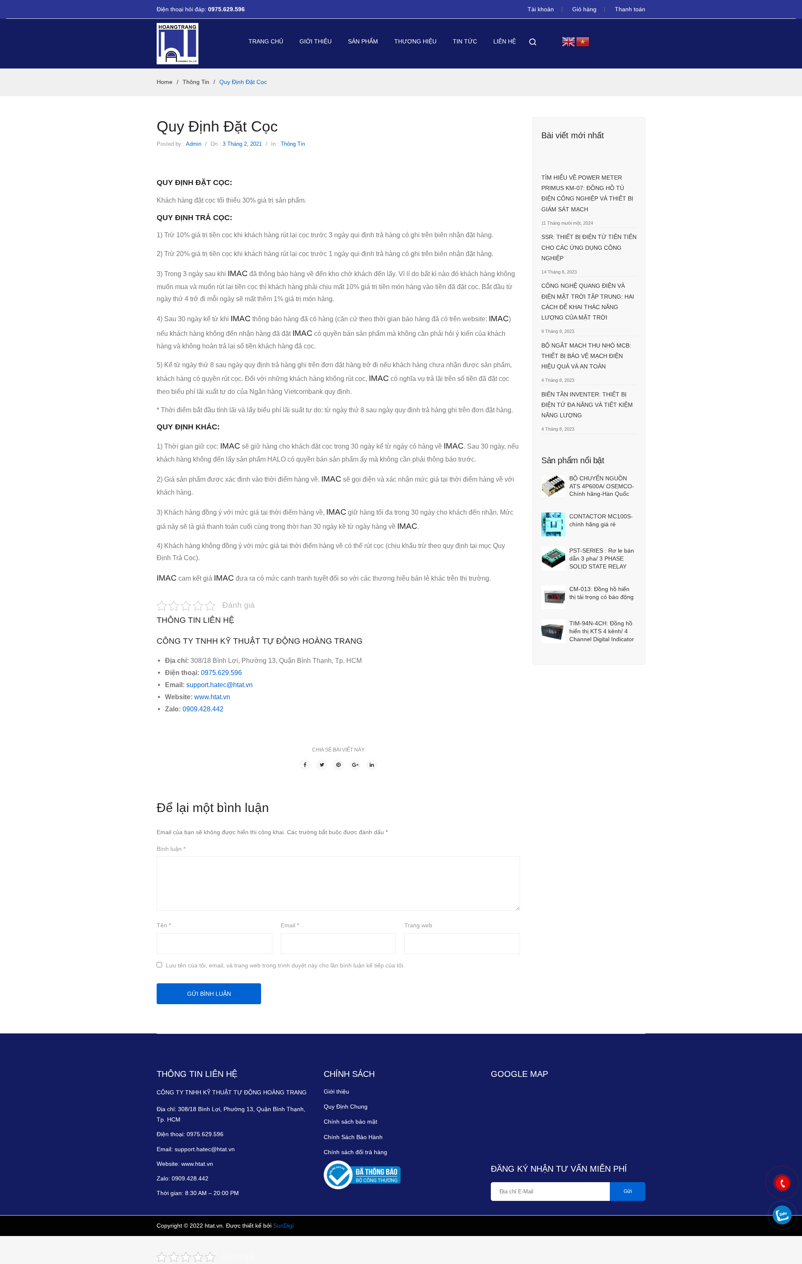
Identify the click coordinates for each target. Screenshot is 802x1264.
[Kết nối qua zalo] (782, 1215)
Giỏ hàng (584, 9)
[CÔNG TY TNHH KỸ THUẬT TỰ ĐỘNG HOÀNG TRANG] (177, 43)
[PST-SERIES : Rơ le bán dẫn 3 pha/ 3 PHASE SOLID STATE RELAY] (553, 559)
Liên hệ (504, 41)
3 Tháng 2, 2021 (242, 144)
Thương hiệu (415, 41)
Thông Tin (196, 82)
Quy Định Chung (346, 1106)
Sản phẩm (363, 41)
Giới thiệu (315, 41)
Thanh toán (630, 9)
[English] (569, 41)
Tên (164, 925)
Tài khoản (541, 9)
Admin (193, 144)
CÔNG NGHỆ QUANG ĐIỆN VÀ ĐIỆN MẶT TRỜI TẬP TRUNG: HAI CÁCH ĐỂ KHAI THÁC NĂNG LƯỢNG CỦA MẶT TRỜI (587, 301)
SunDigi (283, 1225)
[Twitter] (321, 764)
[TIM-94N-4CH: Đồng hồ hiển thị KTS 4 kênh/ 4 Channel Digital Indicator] (553, 631)
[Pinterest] (338, 764)
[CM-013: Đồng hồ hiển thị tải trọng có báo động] (553, 597)
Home (165, 82)
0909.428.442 (204, 709)
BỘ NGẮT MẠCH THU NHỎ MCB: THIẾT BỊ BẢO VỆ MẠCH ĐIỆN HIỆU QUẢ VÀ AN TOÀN (586, 356)
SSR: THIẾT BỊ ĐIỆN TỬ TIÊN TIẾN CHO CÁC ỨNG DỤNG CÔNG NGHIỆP (589, 247)
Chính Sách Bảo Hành (353, 1137)
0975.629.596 (227, 9)
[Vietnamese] (583, 41)
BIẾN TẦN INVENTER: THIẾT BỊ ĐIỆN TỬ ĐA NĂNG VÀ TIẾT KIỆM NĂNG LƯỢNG (587, 405)
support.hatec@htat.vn (219, 684)
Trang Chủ (266, 41)
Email (290, 925)
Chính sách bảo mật (350, 1121)
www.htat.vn (212, 697)
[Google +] (355, 764)
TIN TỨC (465, 41)
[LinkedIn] (371, 764)
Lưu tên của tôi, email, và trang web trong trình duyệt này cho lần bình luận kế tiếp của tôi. (285, 965)
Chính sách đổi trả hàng (355, 1152)
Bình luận (171, 848)
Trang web (418, 925)
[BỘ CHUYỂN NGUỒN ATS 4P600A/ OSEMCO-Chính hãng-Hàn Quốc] (553, 486)
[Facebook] (304, 764)
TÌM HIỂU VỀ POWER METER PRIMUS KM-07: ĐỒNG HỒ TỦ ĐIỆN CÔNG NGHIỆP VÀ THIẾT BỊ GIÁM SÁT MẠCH (587, 193)
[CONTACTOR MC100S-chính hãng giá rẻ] (553, 524)
